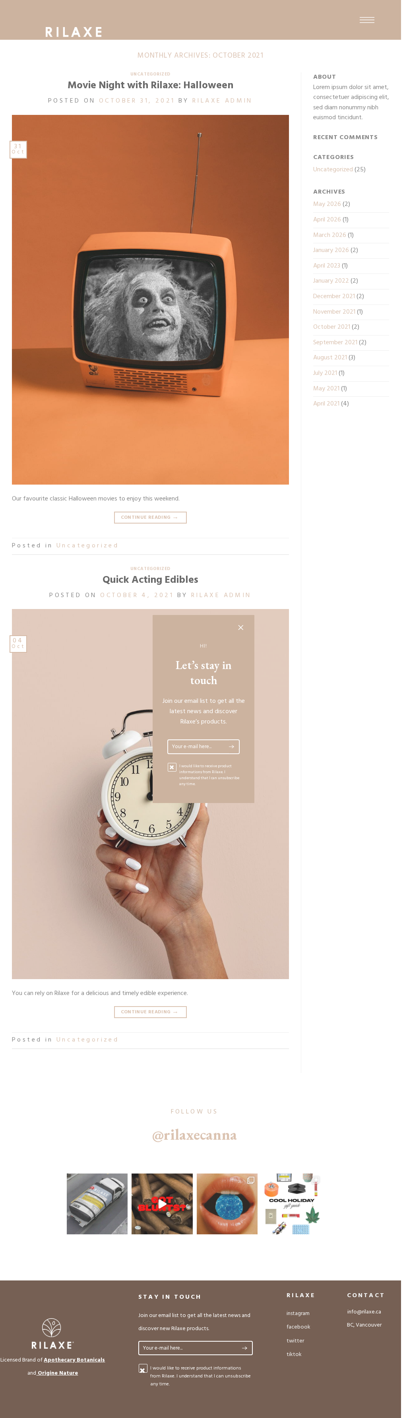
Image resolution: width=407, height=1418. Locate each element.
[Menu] (367, 20)
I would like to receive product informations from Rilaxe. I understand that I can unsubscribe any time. (209, 775)
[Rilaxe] (73, 32)
